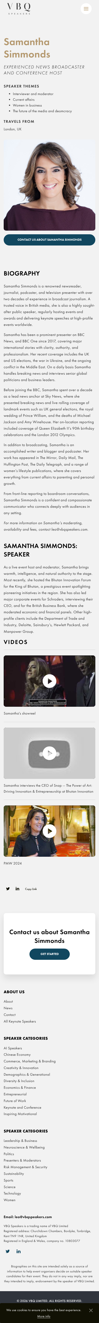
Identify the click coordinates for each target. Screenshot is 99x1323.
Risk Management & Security (25, 1167)
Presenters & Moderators (22, 1160)
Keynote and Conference (22, 1107)
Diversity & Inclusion (19, 1081)
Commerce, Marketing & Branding (30, 1061)
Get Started (50, 954)
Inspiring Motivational (20, 1114)
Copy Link (31, 889)
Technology (12, 1193)
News (8, 1008)
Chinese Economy (17, 1054)
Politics (9, 1154)
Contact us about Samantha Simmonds (49, 240)
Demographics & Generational (27, 1074)
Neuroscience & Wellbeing (24, 1147)
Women (9, 1200)
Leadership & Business (20, 1140)
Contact (10, 1014)
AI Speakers (13, 1048)
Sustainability (14, 1173)
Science (10, 1186)
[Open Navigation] (86, 8)
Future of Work (15, 1101)
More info (43, 1316)
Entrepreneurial (15, 1094)
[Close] (91, 1311)
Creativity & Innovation (21, 1068)
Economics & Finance (20, 1087)
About (8, 1001)
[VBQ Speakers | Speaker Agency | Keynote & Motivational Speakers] (18, 9)
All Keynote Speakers (20, 1021)
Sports (8, 1180)
